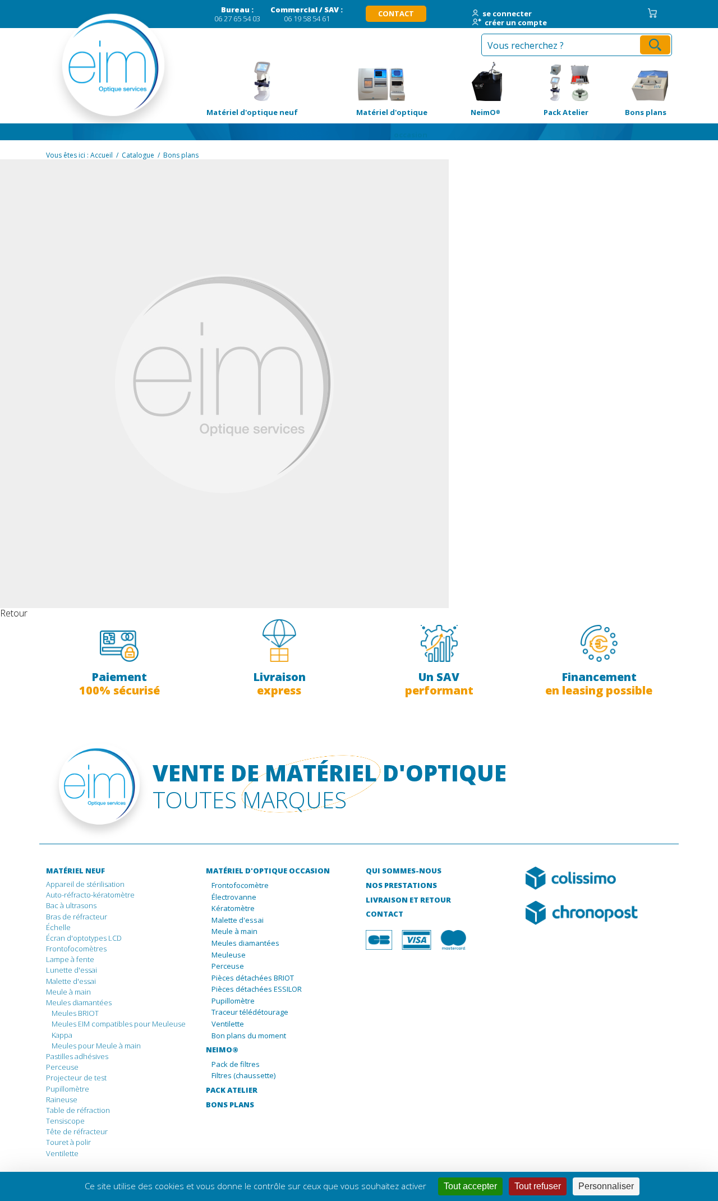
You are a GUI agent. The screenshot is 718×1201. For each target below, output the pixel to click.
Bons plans (633, 81)
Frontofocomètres (76, 949)
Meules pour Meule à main (96, 1046)
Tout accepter (470, 1186)
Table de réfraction (78, 1110)
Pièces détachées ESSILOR (256, 989)
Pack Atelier (550, 81)
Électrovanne (233, 897)
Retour (13, 613)
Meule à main (68, 992)
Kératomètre (233, 908)
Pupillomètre (67, 1089)
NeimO (469, 81)
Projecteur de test (76, 1078)
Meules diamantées (79, 1002)
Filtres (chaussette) (243, 1075)
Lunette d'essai (71, 970)
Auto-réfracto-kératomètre (90, 895)
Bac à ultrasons (71, 905)
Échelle (58, 927)
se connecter (507, 14)
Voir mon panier (652, 13)
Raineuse (61, 1099)
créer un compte (516, 23)
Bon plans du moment (248, 1036)
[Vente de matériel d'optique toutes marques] (92, 73)
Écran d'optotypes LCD (84, 938)
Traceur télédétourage (249, 1012)
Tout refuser (537, 1186)
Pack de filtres (235, 1064)
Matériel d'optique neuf (251, 81)
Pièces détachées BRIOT (252, 978)
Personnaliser (606, 1186)
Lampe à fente (70, 959)
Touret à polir (68, 1142)
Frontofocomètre (240, 885)
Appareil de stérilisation (85, 884)
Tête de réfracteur (77, 1131)
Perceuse (62, 1067)
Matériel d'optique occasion (381, 81)
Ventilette (62, 1153)
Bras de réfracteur (76, 917)
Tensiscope (65, 1121)
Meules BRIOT (75, 1013)
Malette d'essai (71, 981)
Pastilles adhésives (77, 1056)
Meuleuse (228, 955)
